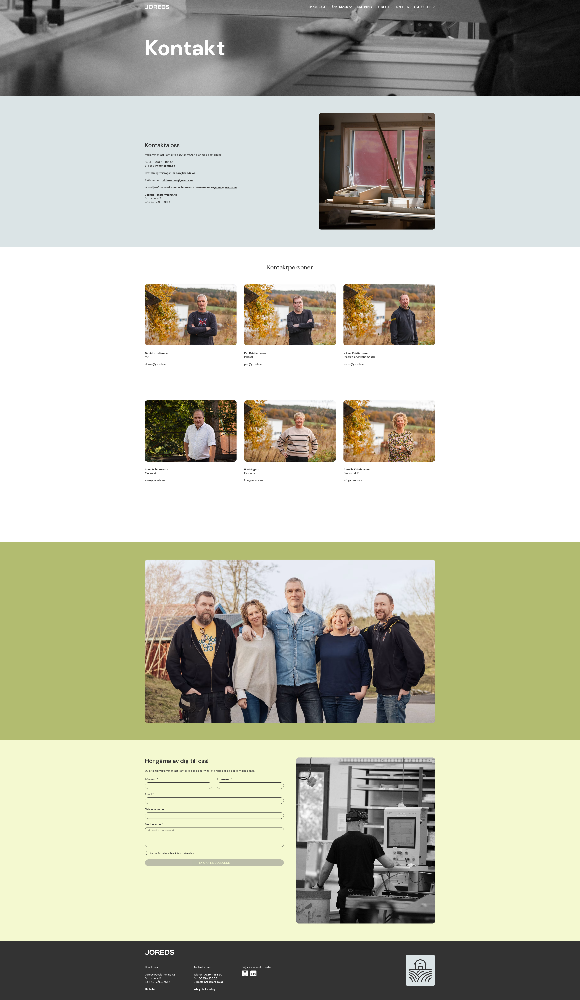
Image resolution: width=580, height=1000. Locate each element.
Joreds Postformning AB (161, 195)
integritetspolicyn (185, 853)
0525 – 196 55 (208, 978)
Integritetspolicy (204, 989)
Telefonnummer (155, 809)
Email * (149, 794)
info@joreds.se (165, 166)
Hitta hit (150, 989)
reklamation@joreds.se (177, 180)
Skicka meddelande (214, 863)
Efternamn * (224, 779)
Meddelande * (154, 824)
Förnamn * (151, 779)
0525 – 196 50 (213, 974)
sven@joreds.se (226, 187)
